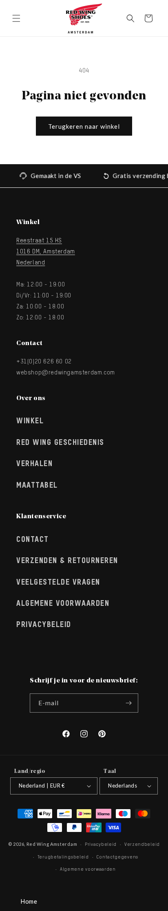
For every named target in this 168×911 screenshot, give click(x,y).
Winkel (30, 421)
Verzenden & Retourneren (67, 561)
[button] (16, 18)
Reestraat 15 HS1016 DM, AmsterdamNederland (45, 252)
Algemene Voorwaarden (62, 603)
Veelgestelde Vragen (58, 582)
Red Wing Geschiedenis (60, 443)
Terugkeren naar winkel (84, 126)
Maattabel (37, 485)
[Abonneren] (129, 703)
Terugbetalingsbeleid (63, 857)
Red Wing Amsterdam (52, 844)
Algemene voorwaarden (88, 869)
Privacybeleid (43, 625)
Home (28, 901)
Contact (32, 540)
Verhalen (34, 464)
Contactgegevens (117, 857)
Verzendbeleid (142, 844)
